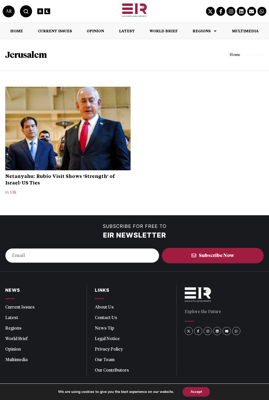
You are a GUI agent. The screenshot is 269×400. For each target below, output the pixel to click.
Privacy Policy (109, 349)
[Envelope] (251, 11)
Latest (127, 30)
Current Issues (55, 30)
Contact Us (106, 317)
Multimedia (245, 30)
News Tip (104, 328)
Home (16, 30)
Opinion (95, 30)
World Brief (163, 30)
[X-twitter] (210, 11)
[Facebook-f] (220, 11)
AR (9, 11)
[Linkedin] (241, 11)
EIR (13, 192)
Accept (196, 391)
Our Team (105, 359)
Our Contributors (112, 370)
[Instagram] (230, 11)
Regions (202, 30)
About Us (104, 307)
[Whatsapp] (261, 11)
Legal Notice (107, 338)
